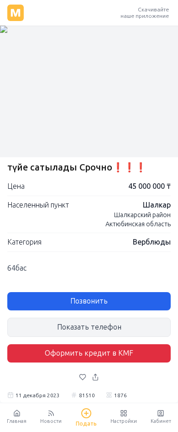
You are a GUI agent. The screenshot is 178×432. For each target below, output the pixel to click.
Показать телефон (89, 327)
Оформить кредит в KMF (89, 353)
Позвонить (89, 301)
